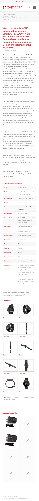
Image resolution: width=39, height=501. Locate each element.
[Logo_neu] (16, 7)
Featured (14, 50)
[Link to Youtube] (19, 1)
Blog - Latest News (9, 14)
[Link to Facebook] (16, 1)
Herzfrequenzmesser (17, 397)
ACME (8, 397)
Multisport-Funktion (29, 397)
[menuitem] (5, 498)
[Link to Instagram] (22, 1)
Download (6, 318)
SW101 (13, 399)
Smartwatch (6, 399)
